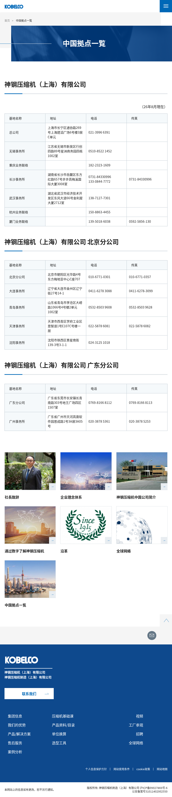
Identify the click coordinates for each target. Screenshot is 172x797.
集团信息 (15, 716)
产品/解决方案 (19, 733)
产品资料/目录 (63, 725)
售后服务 (15, 742)
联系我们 (29, 693)
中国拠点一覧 (15, 605)
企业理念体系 (71, 497)
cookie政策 (143, 769)
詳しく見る (52, 486)
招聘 (139, 733)
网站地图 (162, 769)
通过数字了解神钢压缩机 (24, 551)
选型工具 (59, 742)
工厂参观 (136, 725)
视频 (139, 716)
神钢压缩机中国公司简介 (136, 497)
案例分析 (15, 751)
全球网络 (123, 551)
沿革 (64, 551)
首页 (7, 20)
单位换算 (59, 733)
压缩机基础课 (62, 716)
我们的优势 (17, 725)
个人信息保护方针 (96, 769)
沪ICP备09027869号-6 (154, 788)
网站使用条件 (122, 769)
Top (166, 616)
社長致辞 (12, 497)
